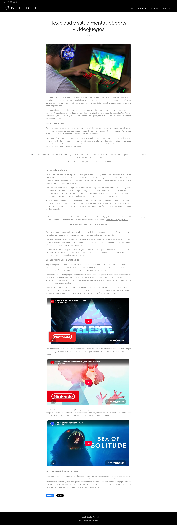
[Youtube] (14, 2)
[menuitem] (130, 8)
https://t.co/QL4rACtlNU (92, 157)
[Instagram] (8, 2)
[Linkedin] (11, 2)
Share (51, 495)
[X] (5, 2)
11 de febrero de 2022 (102, 162)
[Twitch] (17, 2)
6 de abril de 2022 (100, 224)
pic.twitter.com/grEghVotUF (116, 220)
